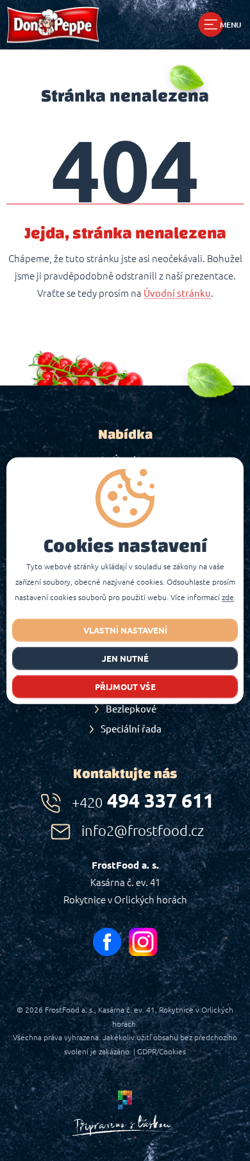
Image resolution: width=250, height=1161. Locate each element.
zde (228, 597)
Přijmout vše (125, 686)
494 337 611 (143, 800)
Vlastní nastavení (125, 630)
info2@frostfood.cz (142, 830)
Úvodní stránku (177, 293)
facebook (107, 942)
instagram (143, 942)
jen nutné (125, 658)
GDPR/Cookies (161, 1051)
